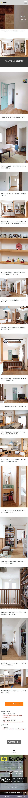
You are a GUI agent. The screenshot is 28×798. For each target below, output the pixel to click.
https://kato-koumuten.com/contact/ (13, 722)
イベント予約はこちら (14, 704)
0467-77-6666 (15, 773)
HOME (2, 31)
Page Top (14, 752)
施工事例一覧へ (14, 742)
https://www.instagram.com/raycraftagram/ (14, 729)
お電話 (7, 796)
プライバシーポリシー (14, 788)
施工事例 (7, 31)
